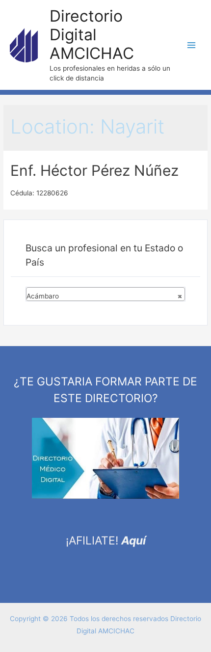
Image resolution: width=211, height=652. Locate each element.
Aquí (133, 540)
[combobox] (105, 294)
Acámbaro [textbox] (104, 296)
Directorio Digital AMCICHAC (92, 34)
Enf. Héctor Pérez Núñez (94, 170)
